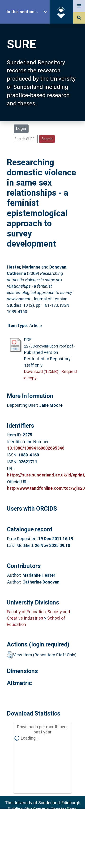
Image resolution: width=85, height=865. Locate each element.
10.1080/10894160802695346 (35, 448)
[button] (10, 654)
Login (21, 128)
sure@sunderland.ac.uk (48, 821)
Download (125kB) (41, 371)
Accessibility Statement (42, 854)
